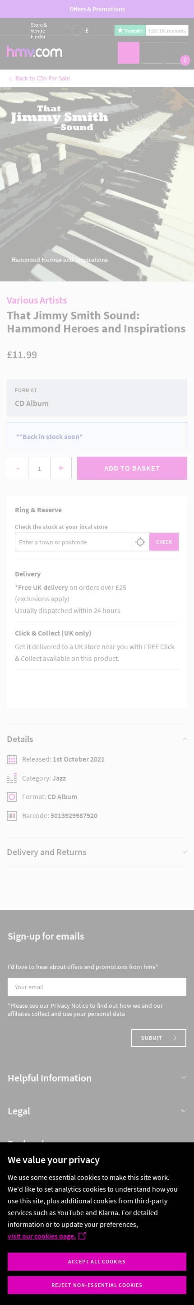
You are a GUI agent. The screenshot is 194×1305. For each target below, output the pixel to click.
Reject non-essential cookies (97, 1285)
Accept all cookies (97, 1261)
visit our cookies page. (42, 1235)
